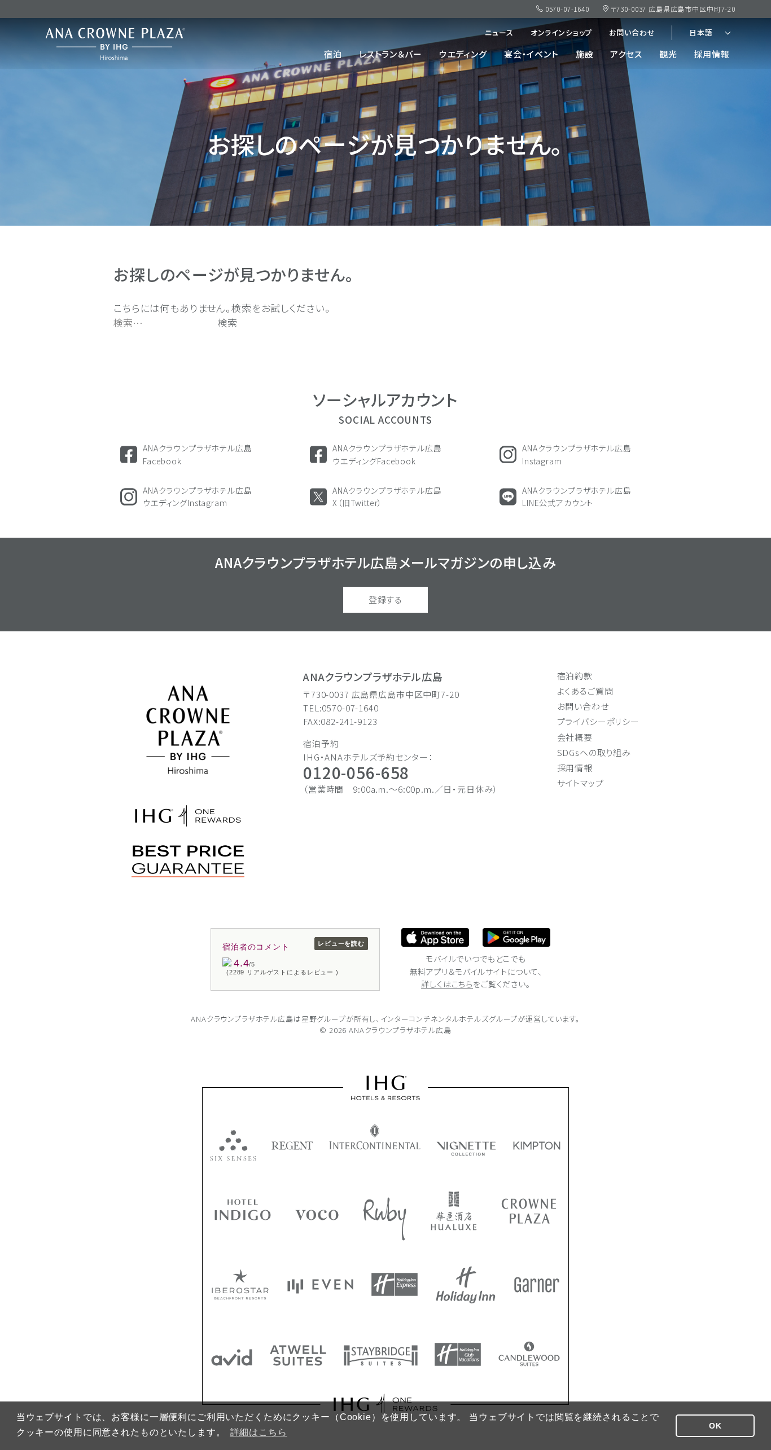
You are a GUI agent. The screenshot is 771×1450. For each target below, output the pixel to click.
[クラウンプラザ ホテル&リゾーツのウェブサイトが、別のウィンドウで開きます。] (529, 1211)
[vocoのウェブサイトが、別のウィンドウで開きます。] (317, 1215)
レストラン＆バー (390, 54)
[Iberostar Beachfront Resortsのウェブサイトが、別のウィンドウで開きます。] (240, 1284)
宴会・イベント (531, 54)
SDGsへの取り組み (594, 752)
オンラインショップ (562, 32)
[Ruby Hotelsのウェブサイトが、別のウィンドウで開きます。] (384, 1219)
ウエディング (463, 54)
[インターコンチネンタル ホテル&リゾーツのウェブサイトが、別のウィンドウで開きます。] (375, 1137)
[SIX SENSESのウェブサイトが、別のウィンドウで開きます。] (233, 1145)
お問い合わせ (632, 32)
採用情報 (712, 54)
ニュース (499, 32)
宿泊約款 (575, 676)
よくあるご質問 (585, 691)
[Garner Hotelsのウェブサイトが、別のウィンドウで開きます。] (536, 1285)
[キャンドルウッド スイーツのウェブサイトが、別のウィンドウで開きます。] (529, 1353)
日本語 (701, 32)
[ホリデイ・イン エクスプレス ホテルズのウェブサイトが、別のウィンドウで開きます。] (394, 1284)
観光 (668, 54)
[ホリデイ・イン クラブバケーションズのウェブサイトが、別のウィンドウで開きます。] (458, 1354)
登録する (385, 599)
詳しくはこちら (447, 984)
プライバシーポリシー (598, 721)
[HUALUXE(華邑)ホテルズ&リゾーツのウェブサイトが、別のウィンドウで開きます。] (454, 1211)
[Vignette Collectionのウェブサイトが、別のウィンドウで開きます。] (467, 1148)
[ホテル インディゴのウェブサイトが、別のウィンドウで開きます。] (242, 1209)
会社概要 (575, 737)
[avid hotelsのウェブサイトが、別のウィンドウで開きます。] (231, 1357)
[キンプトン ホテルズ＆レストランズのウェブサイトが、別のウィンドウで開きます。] (537, 1145)
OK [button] (715, 1425)
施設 (585, 54)
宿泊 (333, 54)
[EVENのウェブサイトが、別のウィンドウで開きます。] (320, 1286)
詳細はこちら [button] (258, 1432)
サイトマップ (580, 783)
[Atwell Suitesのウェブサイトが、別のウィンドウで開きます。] (298, 1355)
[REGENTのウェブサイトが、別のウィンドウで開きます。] (292, 1145)
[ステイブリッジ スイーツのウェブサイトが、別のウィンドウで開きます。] (381, 1355)
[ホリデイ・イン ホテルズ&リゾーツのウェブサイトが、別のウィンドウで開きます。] (466, 1285)
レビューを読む (341, 943)
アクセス (626, 54)
